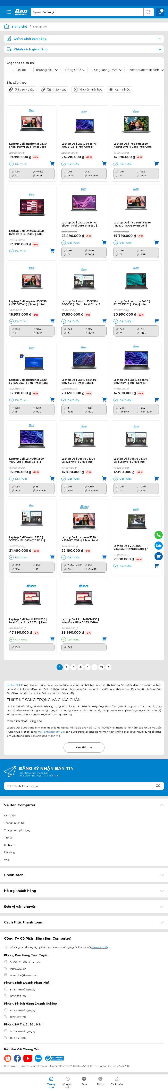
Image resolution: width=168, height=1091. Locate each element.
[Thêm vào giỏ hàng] (52, 164)
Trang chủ (19, 26)
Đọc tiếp (82, 747)
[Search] (148, 12)
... (94, 667)
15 (101, 667)
